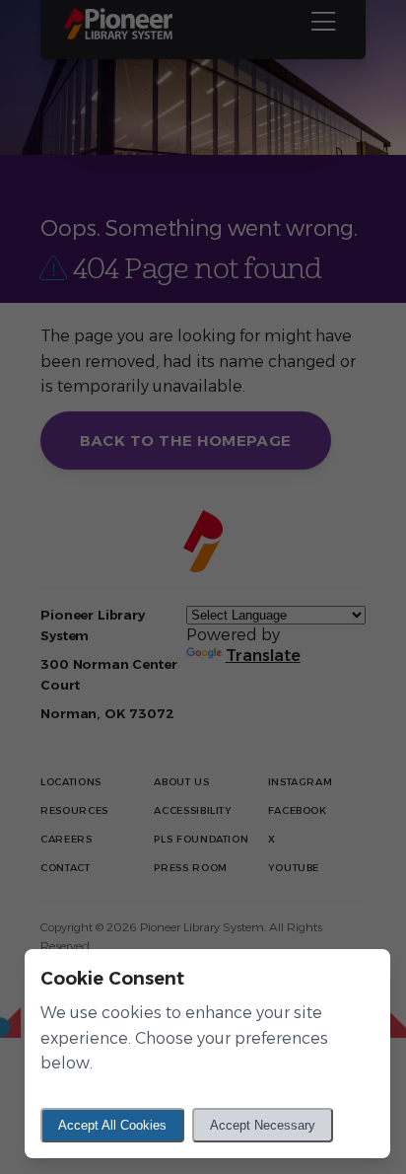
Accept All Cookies (112, 1125)
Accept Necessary (262, 1125)
